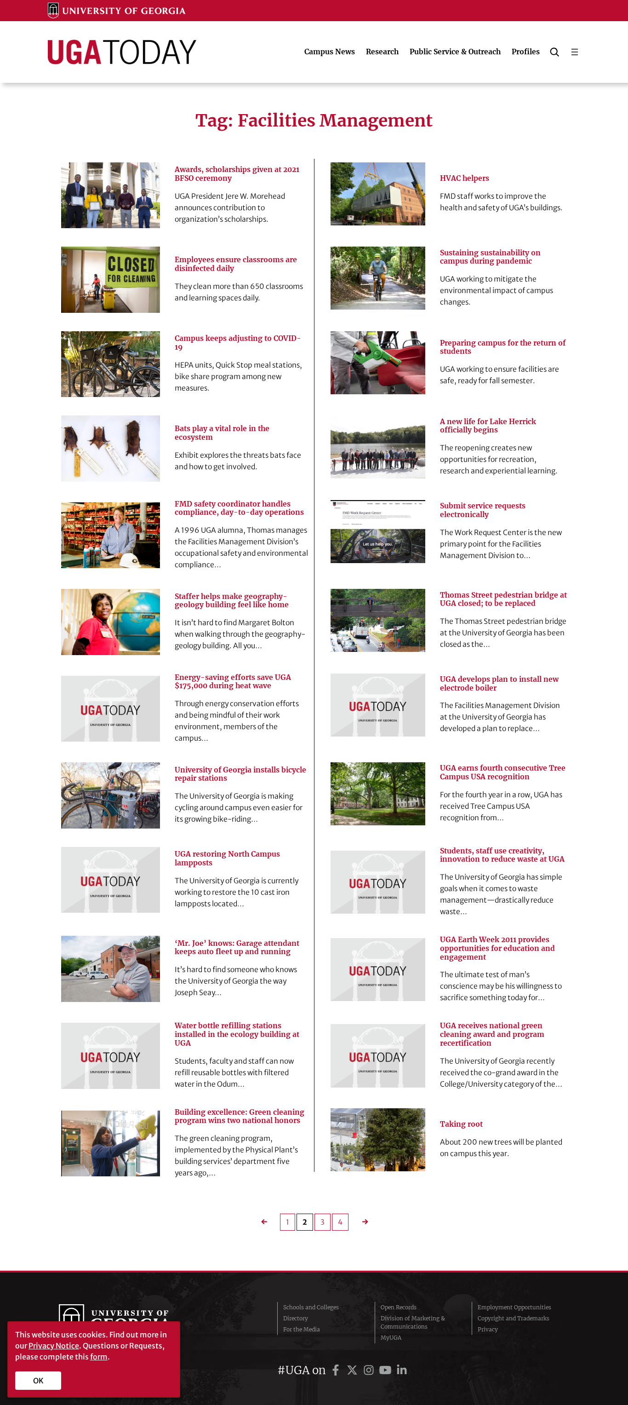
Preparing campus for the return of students (502, 347)
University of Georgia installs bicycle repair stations (240, 774)
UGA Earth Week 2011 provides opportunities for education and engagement (497, 949)
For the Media (301, 1329)
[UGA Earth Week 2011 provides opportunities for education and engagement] (378, 969)
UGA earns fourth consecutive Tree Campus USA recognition (502, 772)
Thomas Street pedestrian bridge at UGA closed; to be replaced (503, 599)
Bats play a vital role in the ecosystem (222, 433)
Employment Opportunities (514, 1307)
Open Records (399, 1307)
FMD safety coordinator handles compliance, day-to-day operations (239, 508)
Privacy (488, 1329)
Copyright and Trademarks (513, 1318)
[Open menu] (574, 52)
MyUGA (391, 1337)
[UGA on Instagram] (370, 1370)
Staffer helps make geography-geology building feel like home (232, 601)
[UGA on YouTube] (386, 1370)
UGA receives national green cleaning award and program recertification (492, 1035)
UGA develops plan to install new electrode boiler (499, 683)
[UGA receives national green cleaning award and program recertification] (378, 1055)
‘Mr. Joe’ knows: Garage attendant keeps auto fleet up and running (237, 947)
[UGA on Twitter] (353, 1370)
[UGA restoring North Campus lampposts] (110, 880)
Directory (295, 1318)
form (99, 1356)
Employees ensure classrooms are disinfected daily (236, 264)
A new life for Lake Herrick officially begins (488, 426)
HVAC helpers (464, 178)
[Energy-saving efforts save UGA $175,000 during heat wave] (110, 709)
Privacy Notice (54, 1345)
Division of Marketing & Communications (413, 1322)
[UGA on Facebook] (337, 1370)
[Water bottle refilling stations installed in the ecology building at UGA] (110, 1055)
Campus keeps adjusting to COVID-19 (238, 342)
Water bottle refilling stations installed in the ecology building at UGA (237, 1035)
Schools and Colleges (311, 1307)
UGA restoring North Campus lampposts (227, 858)
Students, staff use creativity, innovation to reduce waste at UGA (502, 855)
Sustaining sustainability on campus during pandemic (490, 257)
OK (38, 1380)
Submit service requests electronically (482, 510)
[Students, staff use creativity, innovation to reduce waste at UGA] (378, 882)
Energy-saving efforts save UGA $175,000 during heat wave (233, 682)
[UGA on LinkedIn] (402, 1370)
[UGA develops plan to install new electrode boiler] (378, 705)
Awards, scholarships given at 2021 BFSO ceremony (237, 174)
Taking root (461, 1124)
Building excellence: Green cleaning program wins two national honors (239, 1116)
